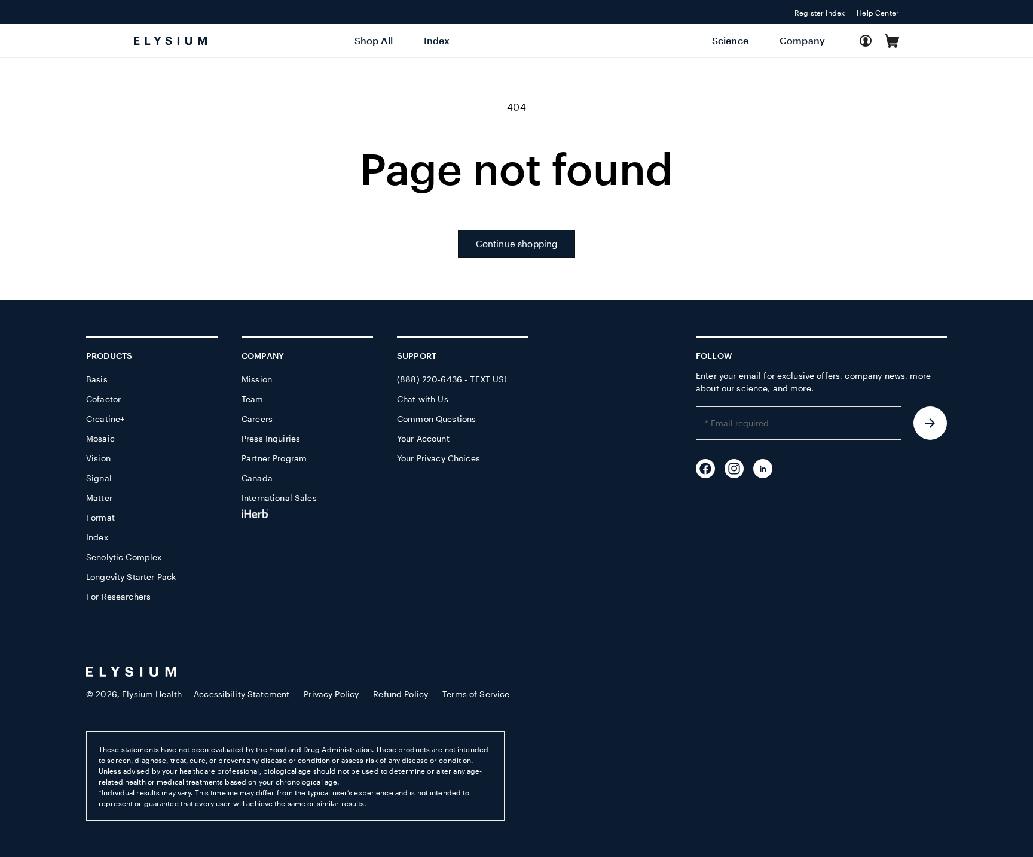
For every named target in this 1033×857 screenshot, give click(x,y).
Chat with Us (422, 399)
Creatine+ (105, 419)
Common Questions (436, 419)
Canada (257, 478)
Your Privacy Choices (438, 458)
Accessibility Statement (241, 694)
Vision (98, 458)
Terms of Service (475, 694)
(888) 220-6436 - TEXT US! (452, 379)
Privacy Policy (331, 694)
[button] (892, 41)
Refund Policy (400, 694)
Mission (257, 379)
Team (253, 399)
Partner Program (274, 458)
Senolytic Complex (123, 557)
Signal (99, 478)
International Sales (279, 498)
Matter (99, 498)
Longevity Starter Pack (131, 577)
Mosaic (100, 438)
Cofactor (103, 399)
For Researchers (118, 596)
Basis (97, 379)
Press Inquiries (271, 438)
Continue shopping (517, 243)
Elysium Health (152, 694)
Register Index (819, 12)
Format (100, 517)
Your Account (423, 438)
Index (97, 537)
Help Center (878, 12)
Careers (257, 419)
